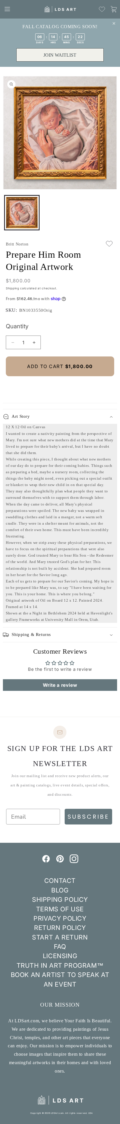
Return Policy (60, 927)
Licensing (60, 956)
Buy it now (60, 386)
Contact (60, 880)
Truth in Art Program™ (60, 965)
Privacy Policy (59, 918)
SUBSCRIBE (88, 817)
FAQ (60, 946)
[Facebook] (46, 861)
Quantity (17, 326)
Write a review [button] (60, 685)
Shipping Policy (60, 899)
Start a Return (60, 937)
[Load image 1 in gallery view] (21, 212)
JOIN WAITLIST (59, 55)
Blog (59, 890)
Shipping (12, 288)
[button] (7, 9)
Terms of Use (60, 909)
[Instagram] (74, 861)
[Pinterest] (60, 861)
